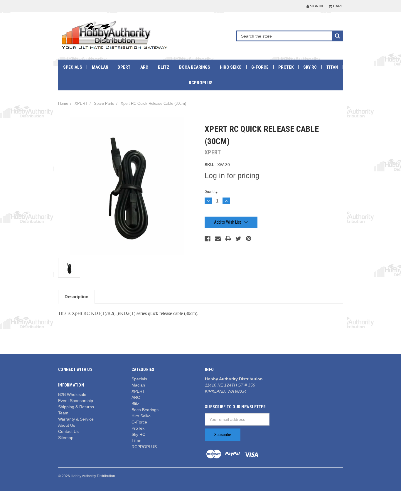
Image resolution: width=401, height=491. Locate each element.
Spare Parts (104, 103)
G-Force (260, 67)
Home (63, 103)
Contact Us (68, 431)
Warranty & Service (76, 419)
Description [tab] (76, 296)
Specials (72, 67)
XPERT (124, 67)
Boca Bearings (194, 67)
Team (63, 413)
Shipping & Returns (76, 406)
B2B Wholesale (72, 394)
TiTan (332, 67)
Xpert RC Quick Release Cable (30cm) (153, 103)
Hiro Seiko (231, 67)
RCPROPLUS (201, 82)
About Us (66, 425)
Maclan (100, 67)
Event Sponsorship (75, 400)
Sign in (316, 6)
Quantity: (211, 191)
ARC (144, 67)
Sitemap (65, 437)
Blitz (163, 67)
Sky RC (310, 67)
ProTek (286, 67)
